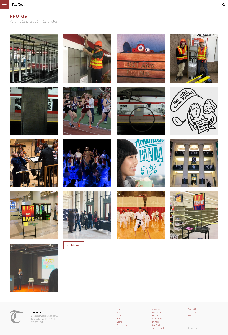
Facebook (192, 312)
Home (119, 309)
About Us (156, 309)
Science (120, 328)
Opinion (120, 315)
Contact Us (192, 309)
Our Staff (156, 325)
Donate (155, 321)
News (119, 312)
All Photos (73, 245)
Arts (118, 318)
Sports (119, 321)
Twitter (191, 315)
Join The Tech (158, 328)
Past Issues (156, 312)
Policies (155, 315)
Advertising (157, 318)
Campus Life (122, 325)
